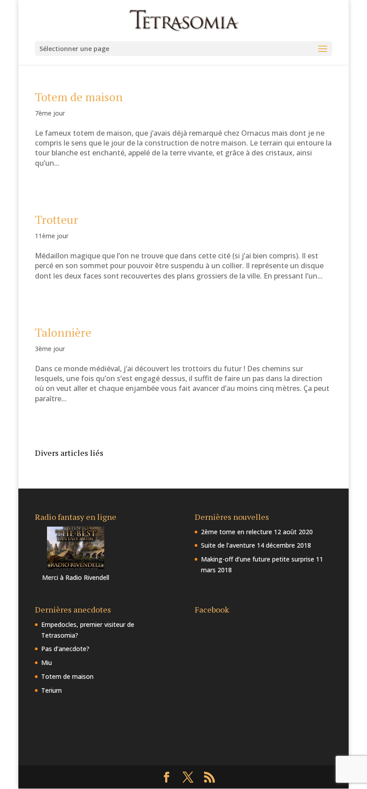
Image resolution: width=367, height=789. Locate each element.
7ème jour (50, 113)
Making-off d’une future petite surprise (257, 559)
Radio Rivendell (87, 577)
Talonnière (63, 332)
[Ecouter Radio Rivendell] (75, 566)
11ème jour (51, 236)
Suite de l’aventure (228, 545)
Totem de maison (79, 96)
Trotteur (56, 219)
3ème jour (50, 348)
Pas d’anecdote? (65, 648)
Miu (46, 662)
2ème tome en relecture (236, 531)
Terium (51, 690)
